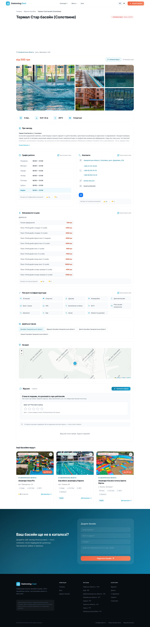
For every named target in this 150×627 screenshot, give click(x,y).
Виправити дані (129, 59)
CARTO (128, 377)
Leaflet (118, 377)
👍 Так (48, 197)
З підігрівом (115, 594)
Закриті (113, 597)
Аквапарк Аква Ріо (26, 481)
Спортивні (114, 601)
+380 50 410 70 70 (90, 170)
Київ (86, 590)
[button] (75, 363)
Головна (19, 11)
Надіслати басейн (104, 558)
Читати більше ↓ (24, 145)
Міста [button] (74, 3)
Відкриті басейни (30, 11)
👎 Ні (55, 197)
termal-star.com (89, 181)
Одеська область (90, 604)
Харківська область (91, 597)
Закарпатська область (26, 52)
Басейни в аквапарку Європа (71, 481)
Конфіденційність (101, 622)
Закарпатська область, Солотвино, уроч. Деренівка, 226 (104, 160)
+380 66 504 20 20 (90, 175)
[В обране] (50, 454)
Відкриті (114, 587)
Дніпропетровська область (94, 594)
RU (120, 3)
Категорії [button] (63, 3)
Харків (87, 601)
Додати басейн (137, 3)
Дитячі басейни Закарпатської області (92, 329)
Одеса (87, 608)
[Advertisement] (75, 35)
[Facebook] (81, 195)
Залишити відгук (114, 59)
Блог (82, 3)
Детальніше (45, 494)
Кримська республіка (92, 611)
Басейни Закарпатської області (31, 329)
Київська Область (91, 587)
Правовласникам (128, 622)
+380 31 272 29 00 (90, 166)
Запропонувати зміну (65, 155)
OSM (123, 377)
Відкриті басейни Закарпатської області (61, 329)
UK (124, 3)
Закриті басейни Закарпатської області (34, 334)
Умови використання (114, 622)
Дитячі (113, 590)
